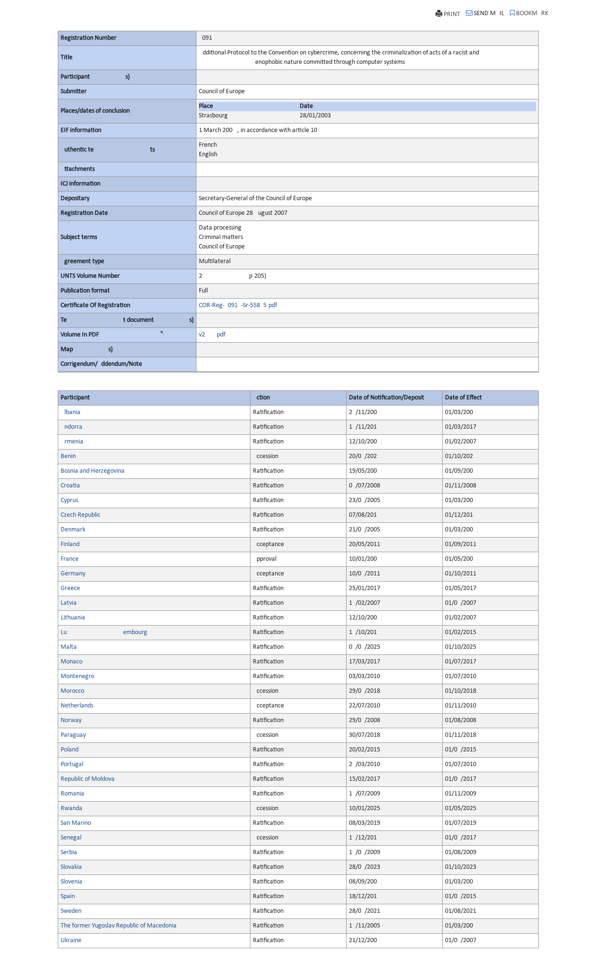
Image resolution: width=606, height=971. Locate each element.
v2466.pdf (212, 334)
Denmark (73, 529)
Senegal (71, 837)
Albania (70, 412)
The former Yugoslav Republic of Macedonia (119, 925)
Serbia (69, 852)
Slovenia (71, 881)
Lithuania (73, 617)
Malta (69, 647)
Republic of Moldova (88, 779)
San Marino (76, 823)
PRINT (452, 14)
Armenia (72, 441)
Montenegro (77, 676)
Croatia (70, 485)
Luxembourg (104, 632)
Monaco (71, 661)
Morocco (72, 691)
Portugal (72, 764)
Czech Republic (80, 515)
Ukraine (71, 940)
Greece (70, 588)
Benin (68, 456)
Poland (70, 749)
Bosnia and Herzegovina (93, 471)
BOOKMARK (532, 13)
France (70, 559)
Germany (73, 573)
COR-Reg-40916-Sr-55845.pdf (238, 305)
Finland (70, 544)
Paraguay (73, 735)
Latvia (69, 603)
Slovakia (71, 867)
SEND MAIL (489, 13)
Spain (68, 896)
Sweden (71, 911)
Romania (72, 793)
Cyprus (69, 500)
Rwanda (71, 808)
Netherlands (77, 705)
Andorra (71, 427)
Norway (71, 720)
